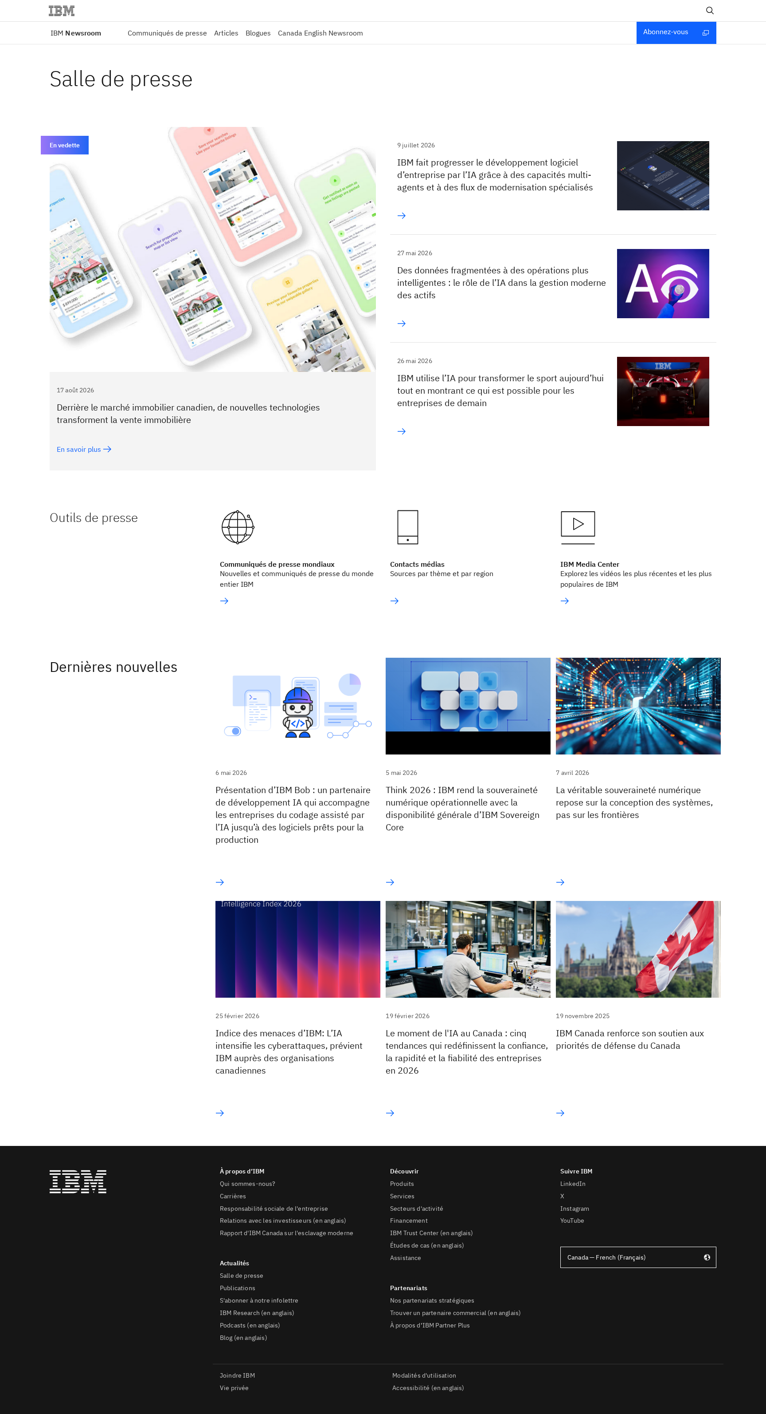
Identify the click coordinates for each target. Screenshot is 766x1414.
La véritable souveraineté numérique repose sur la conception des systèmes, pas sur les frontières (634, 802)
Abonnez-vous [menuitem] (665, 31)
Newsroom (76, 32)
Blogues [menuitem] (258, 32)
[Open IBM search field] (710, 10)
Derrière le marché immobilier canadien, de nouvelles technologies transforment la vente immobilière (188, 413)
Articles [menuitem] (226, 32)
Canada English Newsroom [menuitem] (320, 32)
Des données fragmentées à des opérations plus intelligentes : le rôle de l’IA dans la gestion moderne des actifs (501, 282)
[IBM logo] (65, 10)
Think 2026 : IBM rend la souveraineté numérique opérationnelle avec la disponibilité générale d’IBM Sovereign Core (462, 808)
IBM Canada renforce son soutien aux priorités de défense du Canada (630, 1039)
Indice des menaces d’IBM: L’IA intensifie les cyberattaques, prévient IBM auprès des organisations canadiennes (289, 1051)
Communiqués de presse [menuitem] (167, 32)
